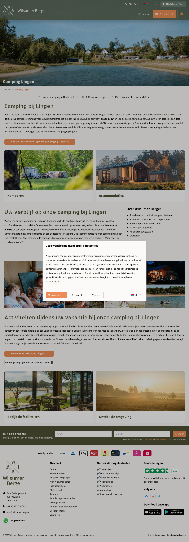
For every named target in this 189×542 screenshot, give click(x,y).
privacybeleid (52, 281)
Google (88, 273)
